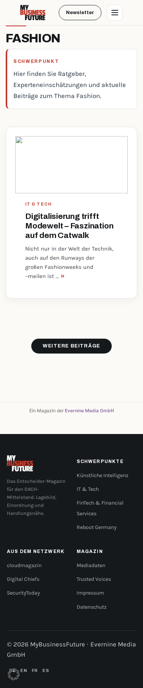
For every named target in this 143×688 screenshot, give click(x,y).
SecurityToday (23, 593)
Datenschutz (92, 607)
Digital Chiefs (23, 579)
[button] (13, 674)
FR (35, 670)
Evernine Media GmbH (89, 410)
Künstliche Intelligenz (103, 475)
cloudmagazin (24, 565)
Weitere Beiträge (71, 346)
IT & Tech (88, 489)
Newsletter (80, 12)
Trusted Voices (94, 579)
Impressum (90, 593)
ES (45, 670)
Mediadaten (91, 565)
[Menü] (115, 13)
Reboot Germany (97, 527)
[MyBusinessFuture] (32, 12)
